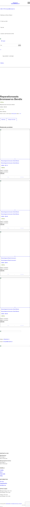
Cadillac (2, 470)
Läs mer (2, 173)
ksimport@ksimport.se (7, 341)
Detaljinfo (22, 177)
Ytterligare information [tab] (11, 119)
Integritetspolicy (3, 483)
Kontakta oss (3, 485)
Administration (8, 503)
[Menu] (28, 3)
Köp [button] (8, 228)
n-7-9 (20, 113)
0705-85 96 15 (6, 339)
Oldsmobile (2, 474)
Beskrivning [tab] (3, 119)
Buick (1, 472)
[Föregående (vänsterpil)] (0, 506)
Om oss (2, 481)
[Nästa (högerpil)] (2, 506)
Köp (8, 177)
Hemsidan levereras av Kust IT (16, 503)
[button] (15, 170)
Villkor (1, 475)
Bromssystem (14, 113)
